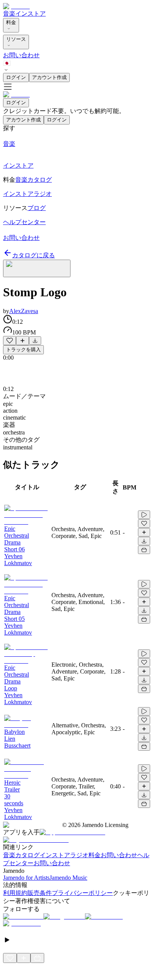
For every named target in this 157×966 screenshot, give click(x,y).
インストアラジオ (64, 855)
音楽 (9, 13)
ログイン (16, 77)
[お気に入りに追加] (9, 340)
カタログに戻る (33, 255)
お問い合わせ (21, 55)
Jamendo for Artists (26, 877)
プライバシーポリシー (82, 893)
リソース (16, 39)
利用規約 (15, 893)
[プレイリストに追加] (22, 340)
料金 (11, 22)
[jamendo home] (16, 6)
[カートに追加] (144, 550)
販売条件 (39, 893)
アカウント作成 (49, 77)
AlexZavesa (23, 311)
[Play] (36, 268)
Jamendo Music (68, 877)
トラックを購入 (23, 349)
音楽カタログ (21, 855)
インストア (30, 13)
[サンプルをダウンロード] (35, 340)
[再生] (144, 514)
